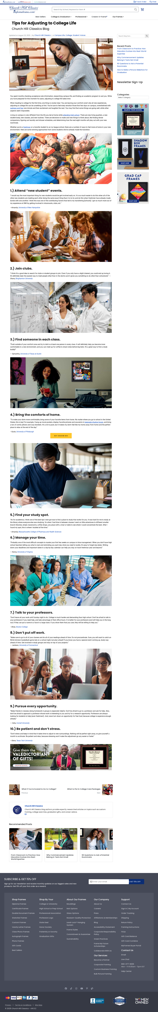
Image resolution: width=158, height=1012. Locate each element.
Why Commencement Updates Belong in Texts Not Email (130, 58)
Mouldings (71, 904)
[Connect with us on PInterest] (87, 988)
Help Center (126, 971)
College (69, 35)
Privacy (8, 1005)
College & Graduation (60, 17)
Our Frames (118, 17)
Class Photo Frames (20, 931)
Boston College (22, 627)
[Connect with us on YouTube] (82, 988)
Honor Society (45, 927)
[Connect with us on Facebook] (66, 988)
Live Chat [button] (125, 959)
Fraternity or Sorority (48, 931)
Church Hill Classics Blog (30, 29)
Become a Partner (102, 960)
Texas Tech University (24, 741)
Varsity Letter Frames (21, 927)
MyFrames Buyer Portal (131, 945)
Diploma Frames (19, 904)
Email (123, 955)
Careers (97, 908)
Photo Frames (18, 941)
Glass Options (73, 913)
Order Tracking (127, 913)
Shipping (125, 918)
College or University (48, 904)
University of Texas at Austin (30, 354)
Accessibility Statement (104, 927)
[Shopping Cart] (142, 10)
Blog (96, 922)
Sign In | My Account (130, 908)
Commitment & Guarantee (78, 934)
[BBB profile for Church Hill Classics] (97, 1000)
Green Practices (101, 939)
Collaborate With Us (103, 951)
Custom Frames (19, 922)
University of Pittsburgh (25, 432)
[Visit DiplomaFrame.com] (9, 1)
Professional (80, 17)
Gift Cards (16, 945)
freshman (27, 127)
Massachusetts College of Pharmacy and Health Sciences (40, 532)
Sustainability (73, 939)
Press (96, 913)
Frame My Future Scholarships (101, 944)
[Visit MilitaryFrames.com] (24, 1)
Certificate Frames (20, 908)
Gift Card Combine (129, 941)
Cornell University (22, 723)
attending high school (71, 115)
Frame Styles (72, 929)
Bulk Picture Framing (102, 974)
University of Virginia (25, 552)
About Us (98, 904)
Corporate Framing (102, 964)
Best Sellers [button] (41, 17)
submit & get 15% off (131, 881)
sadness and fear (16, 108)
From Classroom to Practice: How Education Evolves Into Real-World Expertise (131, 51)
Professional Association (50, 913)
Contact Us (126, 904)
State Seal (43, 922)
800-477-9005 (127, 964)
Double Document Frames (23, 913)
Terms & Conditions (23, 1005)
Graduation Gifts (46, 936)
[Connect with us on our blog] (92, 988)
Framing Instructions (130, 927)
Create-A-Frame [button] (99, 17)
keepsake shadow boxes (94, 422)
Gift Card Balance (129, 936)
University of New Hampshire (29, 208)
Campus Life (59, 35)
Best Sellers (17, 950)
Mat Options (72, 908)
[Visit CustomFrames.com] (40, 1)
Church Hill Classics (42, 35)
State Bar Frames (19, 918)
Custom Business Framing (105, 969)
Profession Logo (46, 918)
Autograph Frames (20, 936)
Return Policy (126, 922)
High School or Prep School (51, 908)
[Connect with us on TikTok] (71, 988)
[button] (153, 2)
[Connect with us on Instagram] (76, 988)
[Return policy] (120, 1000)
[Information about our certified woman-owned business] (142, 1000)
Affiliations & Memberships (105, 918)
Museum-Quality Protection (79, 918)
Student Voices (79, 35)
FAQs (123, 931)
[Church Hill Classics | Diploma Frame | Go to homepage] (23, 9)
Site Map (38, 1005)
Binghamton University (24, 278)
